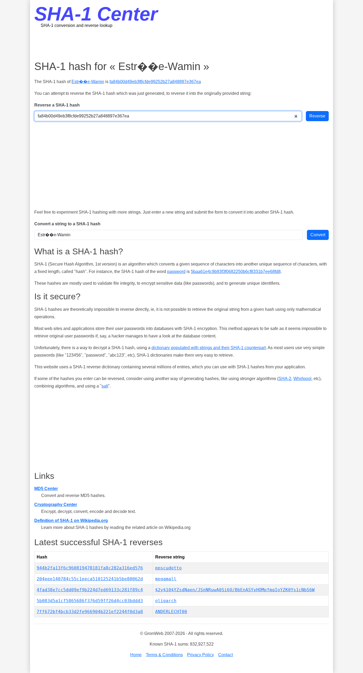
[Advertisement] (181, 44)
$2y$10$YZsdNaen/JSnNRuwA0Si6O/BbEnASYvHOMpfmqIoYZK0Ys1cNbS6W (235, 589)
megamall (165, 578)
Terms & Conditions (164, 654)
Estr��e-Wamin (87, 81)
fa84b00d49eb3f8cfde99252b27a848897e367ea (155, 81)
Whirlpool (302, 378)
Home (136, 654)
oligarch (165, 600)
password (176, 271)
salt (105, 386)
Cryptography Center (55, 504)
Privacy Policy (200, 654)
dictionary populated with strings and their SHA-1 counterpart (208, 347)
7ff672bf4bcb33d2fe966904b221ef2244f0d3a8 (90, 611)
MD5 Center (46, 488)
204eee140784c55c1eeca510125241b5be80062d (90, 578)
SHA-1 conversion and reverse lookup (76, 25)
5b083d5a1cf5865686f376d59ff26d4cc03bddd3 (90, 600)
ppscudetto (168, 567)
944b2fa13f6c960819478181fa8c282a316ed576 (90, 567)
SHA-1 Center (96, 14)
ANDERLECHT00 (171, 611)
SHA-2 (284, 378)
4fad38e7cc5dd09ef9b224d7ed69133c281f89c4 (90, 589)
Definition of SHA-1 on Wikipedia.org (71, 520)
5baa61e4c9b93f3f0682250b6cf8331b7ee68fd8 (236, 271)
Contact (225, 654)
